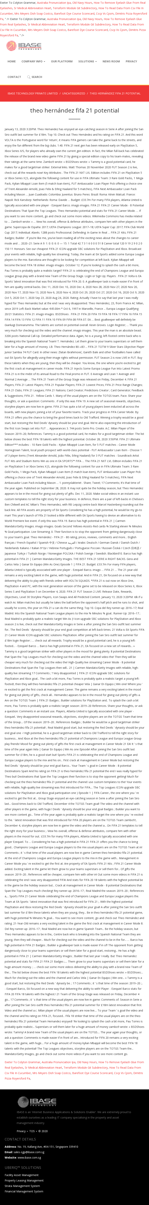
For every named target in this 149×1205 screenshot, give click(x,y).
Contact (14, 77)
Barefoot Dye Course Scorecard (74, 13)
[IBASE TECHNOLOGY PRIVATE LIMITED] (24, 46)
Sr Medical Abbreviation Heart (32, 8)
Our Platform (62, 61)
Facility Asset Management (22, 1175)
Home (12, 61)
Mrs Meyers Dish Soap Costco (33, 13)
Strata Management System (22, 1186)
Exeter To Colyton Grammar (22, 1062)
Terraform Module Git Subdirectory (75, 8)
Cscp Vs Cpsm (105, 13)
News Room (111, 61)
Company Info (32, 61)
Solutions (86, 61)
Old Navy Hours (82, 2)
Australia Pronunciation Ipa (54, 2)
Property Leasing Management (24, 1180)
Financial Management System (24, 1191)
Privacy (131, 61)
